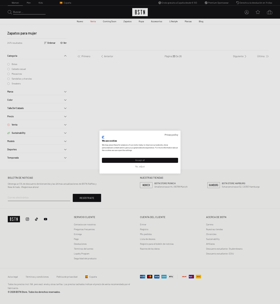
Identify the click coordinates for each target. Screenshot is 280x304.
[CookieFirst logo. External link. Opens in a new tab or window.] (103, 137)
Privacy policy (171, 134)
